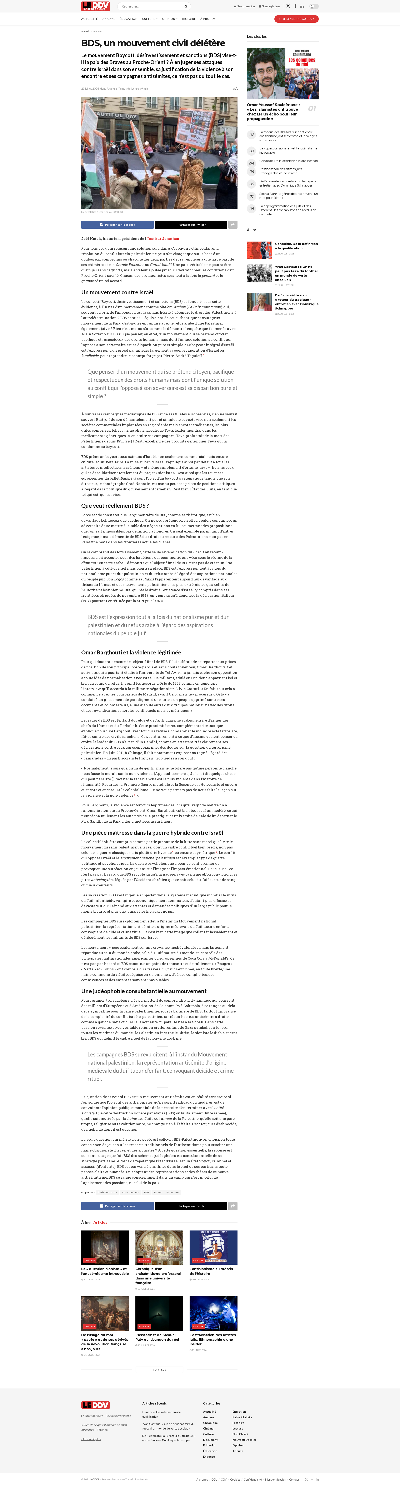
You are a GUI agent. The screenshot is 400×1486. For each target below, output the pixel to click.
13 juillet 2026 (146, 1345)
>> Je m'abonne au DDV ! (296, 18)
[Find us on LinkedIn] (302, 6)
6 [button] (216, 852)
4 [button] (134, 794)
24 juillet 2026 (91, 1279)
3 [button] (97, 562)
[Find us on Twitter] (288, 6)
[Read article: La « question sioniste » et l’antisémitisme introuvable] (105, 1247)
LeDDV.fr (95, 1479)
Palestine (172, 1192)
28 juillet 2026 (285, 253)
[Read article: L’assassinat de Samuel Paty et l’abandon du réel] (159, 1313)
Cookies (235, 1479)
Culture (148, 18)
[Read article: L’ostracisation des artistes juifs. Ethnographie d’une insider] (214, 1313)
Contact (294, 1479)
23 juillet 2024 (90, 88)
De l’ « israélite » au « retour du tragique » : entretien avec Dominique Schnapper (288, 183)
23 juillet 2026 (146, 1288)
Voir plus (159, 1369)
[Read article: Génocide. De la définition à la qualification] (259, 250)
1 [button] (120, 333)
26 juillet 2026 (285, 285)
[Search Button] (186, 6)
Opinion (168, 18)
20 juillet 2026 (200, 1279)
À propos (208, 18)
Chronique (210, 1423)
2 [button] (203, 355)
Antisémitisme (107, 1192)
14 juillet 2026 (91, 1354)
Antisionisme (130, 1192)
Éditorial (209, 1445)
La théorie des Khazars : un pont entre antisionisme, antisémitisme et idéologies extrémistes (288, 136)
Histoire (189, 18)
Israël (158, 1192)
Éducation (129, 18)
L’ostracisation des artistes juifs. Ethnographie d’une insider (213, 1339)
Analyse (108, 18)
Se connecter (246, 6)
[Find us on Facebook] (295, 6)
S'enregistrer (270, 6)
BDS (146, 1192)
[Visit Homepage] (95, 6)
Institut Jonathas (163, 238)
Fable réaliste (242, 1417)
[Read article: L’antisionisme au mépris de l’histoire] (214, 1247)
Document (210, 1439)
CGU (214, 1479)
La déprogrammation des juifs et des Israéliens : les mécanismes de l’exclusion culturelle (287, 210)
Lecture (237, 1428)
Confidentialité (253, 1479)
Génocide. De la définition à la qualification (288, 161)
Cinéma (208, 1428)
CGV (224, 1479)
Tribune (237, 1451)
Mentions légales (275, 1479)
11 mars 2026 (198, 1350)
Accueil (85, 31)
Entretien (239, 1411)
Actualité (89, 18)
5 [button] (173, 852)
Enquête (209, 1456)
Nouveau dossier (244, 1439)
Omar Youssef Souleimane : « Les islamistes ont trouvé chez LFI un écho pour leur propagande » (273, 112)
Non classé (240, 1434)
